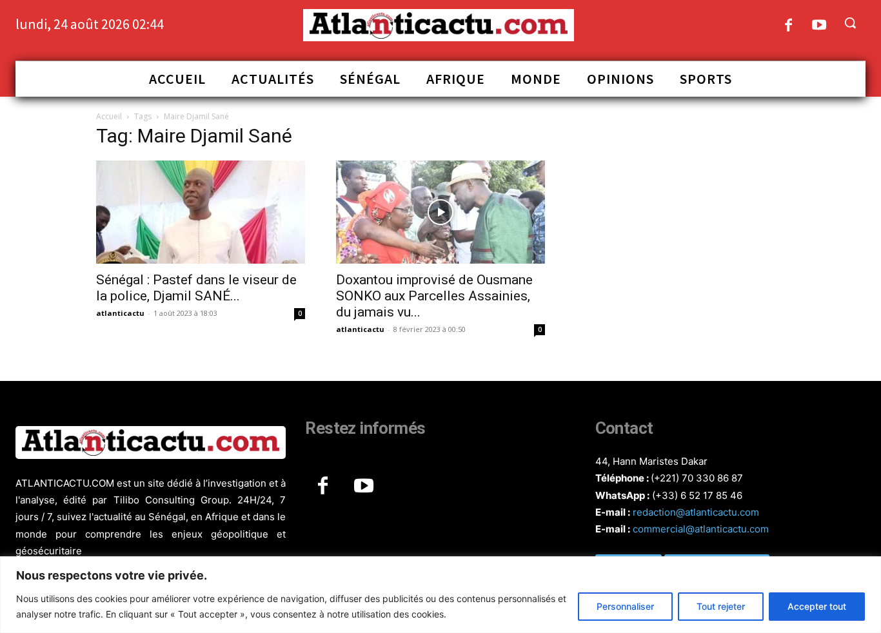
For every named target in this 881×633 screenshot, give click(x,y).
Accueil (109, 116)
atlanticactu (120, 313)
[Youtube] (819, 26)
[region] (440, 594)
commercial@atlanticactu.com (701, 529)
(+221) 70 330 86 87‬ (697, 478)
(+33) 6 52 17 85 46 (697, 495)
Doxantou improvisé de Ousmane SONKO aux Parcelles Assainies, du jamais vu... (434, 296)
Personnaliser (625, 606)
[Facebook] (788, 26)
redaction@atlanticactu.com (696, 512)
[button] (850, 22)
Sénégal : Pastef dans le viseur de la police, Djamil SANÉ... (196, 288)
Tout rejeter (721, 606)
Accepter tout (816, 606)
